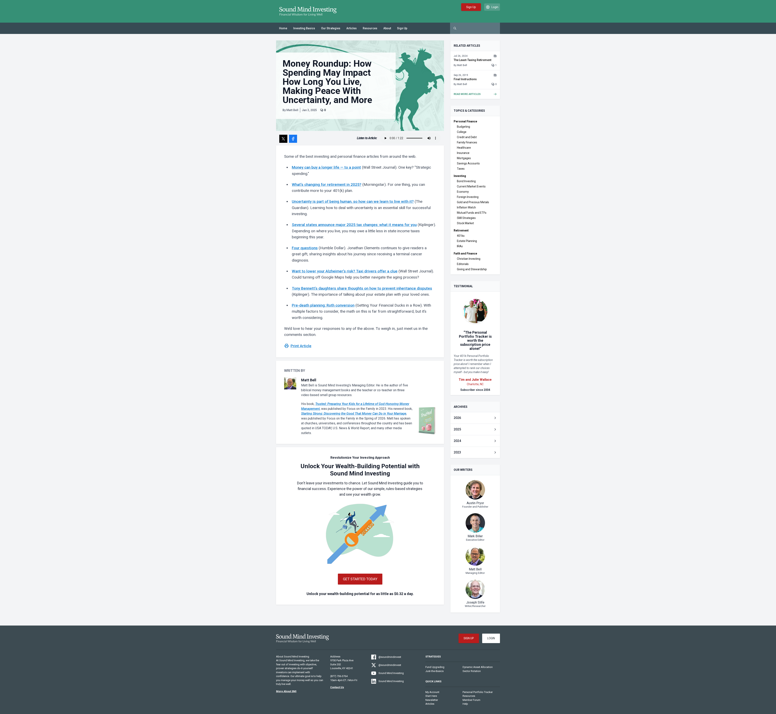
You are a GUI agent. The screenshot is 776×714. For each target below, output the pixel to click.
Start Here (431, 695)
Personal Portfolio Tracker (478, 692)
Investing (460, 176)
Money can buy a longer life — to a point (326, 167)
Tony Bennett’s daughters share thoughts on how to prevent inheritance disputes (362, 288)
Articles (351, 28)
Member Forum (471, 699)
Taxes (461, 168)
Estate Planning (467, 241)
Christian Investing (468, 258)
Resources (370, 28)
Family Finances (467, 142)
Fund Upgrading (434, 667)
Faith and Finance (465, 253)
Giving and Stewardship (472, 269)
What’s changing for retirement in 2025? (326, 184)
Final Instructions (465, 79)
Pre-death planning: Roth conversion (323, 305)
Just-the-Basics (434, 671)
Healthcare (464, 147)
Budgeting (463, 126)
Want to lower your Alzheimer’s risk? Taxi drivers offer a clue (344, 271)
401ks (461, 235)
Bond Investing (466, 181)
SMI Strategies (466, 218)
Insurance (463, 153)
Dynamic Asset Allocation (478, 667)
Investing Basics (304, 28)
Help (465, 703)
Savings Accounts (468, 163)
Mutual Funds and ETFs (471, 212)
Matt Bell (292, 110)
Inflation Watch (466, 207)
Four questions (305, 248)
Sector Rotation (472, 671)
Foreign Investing (468, 197)
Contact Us (337, 687)
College (461, 132)
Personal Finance (465, 121)
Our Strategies (330, 28)
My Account (432, 692)
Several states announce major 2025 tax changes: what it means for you (354, 224)
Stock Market (465, 223)
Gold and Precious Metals (473, 202)
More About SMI (286, 691)
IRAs (460, 246)
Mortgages (464, 158)
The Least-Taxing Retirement (472, 60)
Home (283, 28)
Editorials (463, 264)
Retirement (461, 230)
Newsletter (431, 699)
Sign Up (402, 28)
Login (491, 638)
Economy (463, 191)
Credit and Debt (467, 137)
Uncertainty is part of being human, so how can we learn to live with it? (353, 201)
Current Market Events (471, 186)
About (387, 28)
